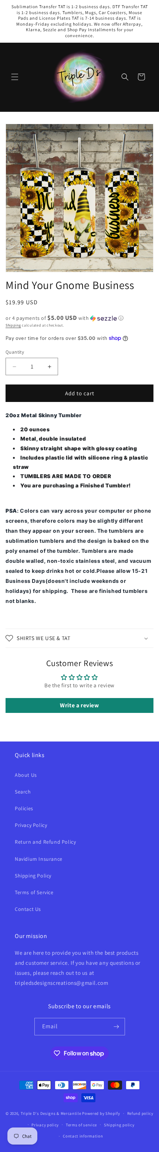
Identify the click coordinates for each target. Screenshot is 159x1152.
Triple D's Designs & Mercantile (51, 1113)
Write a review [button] (79, 705)
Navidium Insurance (38, 859)
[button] (15, 77)
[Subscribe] (116, 1026)
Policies (24, 808)
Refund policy (140, 1113)
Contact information (83, 1136)
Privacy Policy (31, 825)
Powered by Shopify (101, 1113)
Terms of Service (34, 892)
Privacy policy (45, 1124)
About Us (26, 775)
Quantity (15, 352)
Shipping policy (119, 1124)
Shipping (13, 325)
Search (23, 791)
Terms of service (81, 1124)
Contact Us (28, 909)
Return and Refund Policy (45, 841)
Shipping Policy (33, 875)
